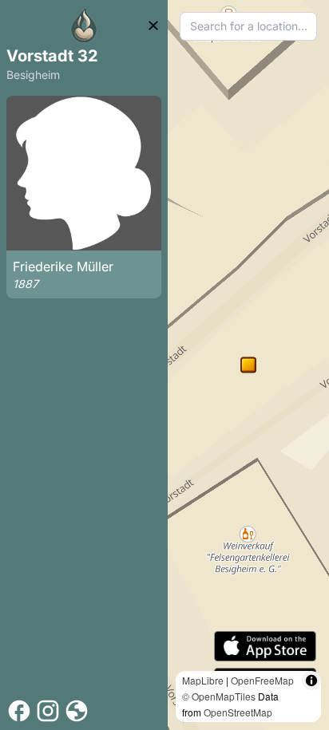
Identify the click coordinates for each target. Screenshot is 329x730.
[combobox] (248, 26)
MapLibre (203, 680)
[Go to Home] (84, 25)
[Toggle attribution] (311, 680)
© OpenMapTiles (219, 696)
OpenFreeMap (262, 680)
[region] (248, 365)
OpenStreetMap (238, 712)
